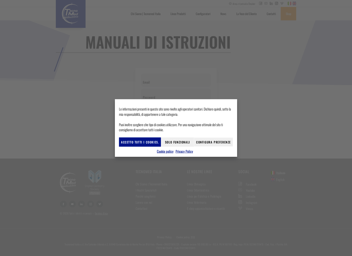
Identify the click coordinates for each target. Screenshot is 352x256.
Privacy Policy (184, 151)
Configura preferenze (213, 142)
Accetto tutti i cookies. (140, 142)
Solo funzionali (177, 142)
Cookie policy (165, 151)
